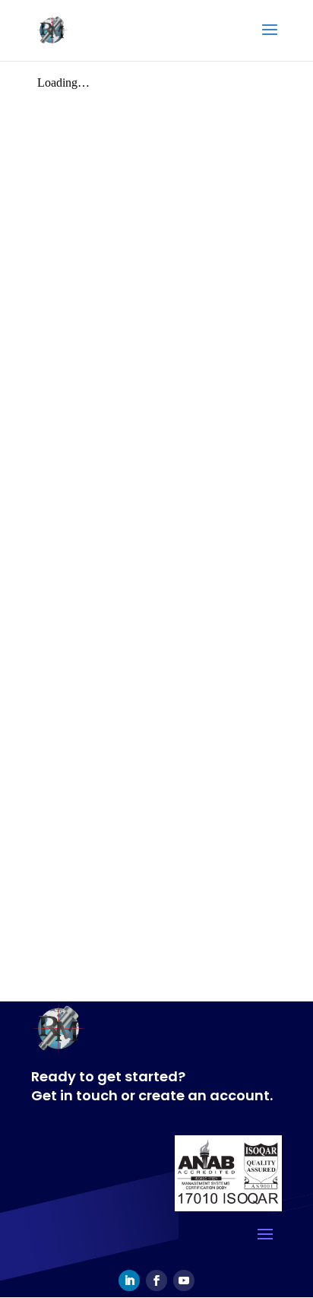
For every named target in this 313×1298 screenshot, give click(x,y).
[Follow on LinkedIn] (129, 1280)
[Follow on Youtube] (183, 1280)
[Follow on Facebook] (156, 1280)
